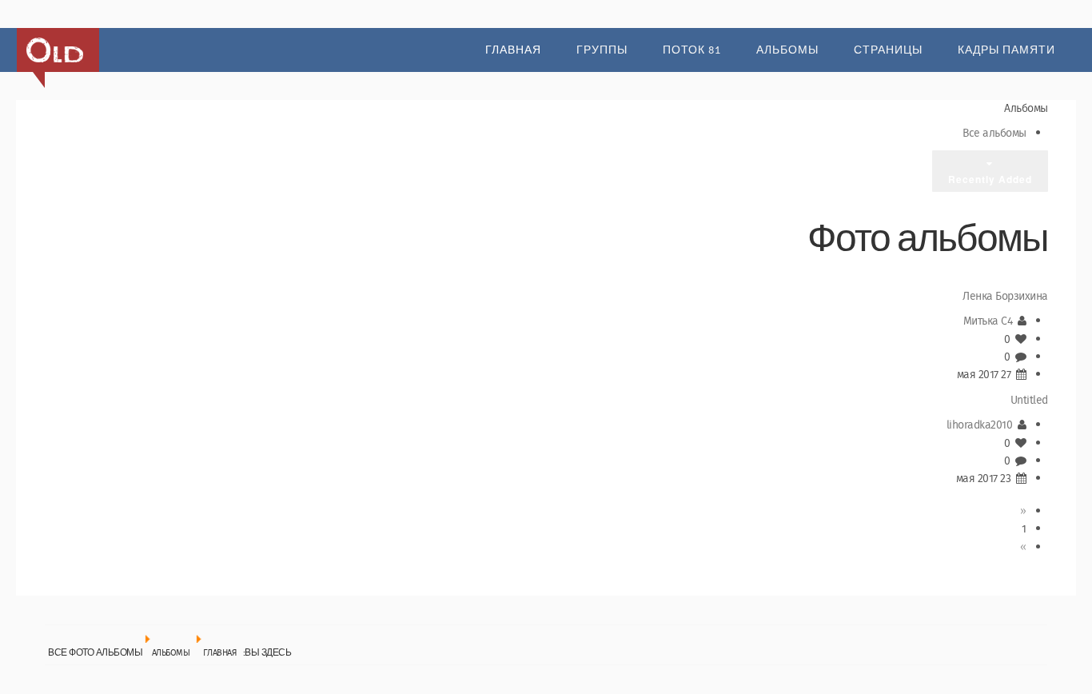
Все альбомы (994, 133)
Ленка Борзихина (1005, 296)
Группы (602, 50)
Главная (513, 50)
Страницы (888, 50)
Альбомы (787, 50)
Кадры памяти (1006, 50)
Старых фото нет (54, 50)
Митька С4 (988, 321)
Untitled (1029, 400)
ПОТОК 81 (692, 50)
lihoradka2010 (980, 425)
